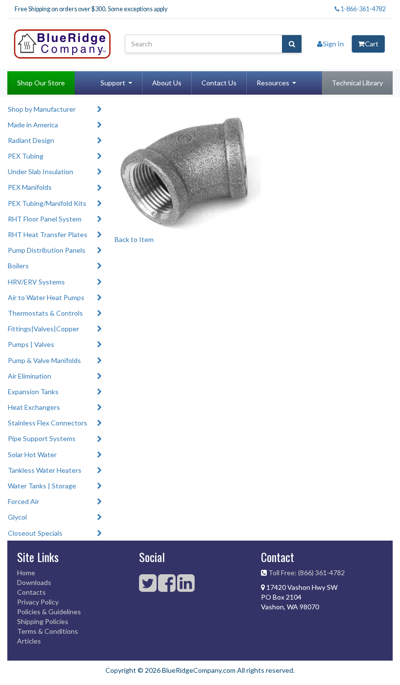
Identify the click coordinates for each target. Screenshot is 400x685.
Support (112, 83)
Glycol (17, 517)
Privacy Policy (38, 602)
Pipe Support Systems (42, 438)
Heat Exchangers (34, 407)
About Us (166, 83)
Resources (273, 83)
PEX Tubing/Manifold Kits (47, 203)
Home (26, 572)
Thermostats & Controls (45, 313)
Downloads (34, 582)
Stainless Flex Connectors (47, 423)
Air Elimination (29, 376)
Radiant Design (31, 140)
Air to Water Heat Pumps (46, 297)
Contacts (31, 592)
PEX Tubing (25, 156)
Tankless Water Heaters (44, 470)
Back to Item (134, 239)
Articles (29, 641)
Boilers (18, 266)
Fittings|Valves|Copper (43, 328)
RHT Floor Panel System (44, 219)
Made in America (33, 125)
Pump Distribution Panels (46, 250)
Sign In (333, 44)
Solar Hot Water (32, 454)
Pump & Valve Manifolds (44, 360)
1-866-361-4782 (362, 9)
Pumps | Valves (31, 344)
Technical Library (357, 83)
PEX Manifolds (30, 187)
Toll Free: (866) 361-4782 (306, 572)
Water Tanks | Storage (42, 486)
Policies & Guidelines (49, 611)
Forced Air (23, 501)
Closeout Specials (35, 533)
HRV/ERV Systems (36, 282)
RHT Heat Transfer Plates (47, 234)
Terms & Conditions (47, 631)
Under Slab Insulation (40, 171)
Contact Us (219, 83)
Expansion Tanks (33, 391)
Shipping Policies (42, 621)
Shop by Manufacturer (42, 109)
